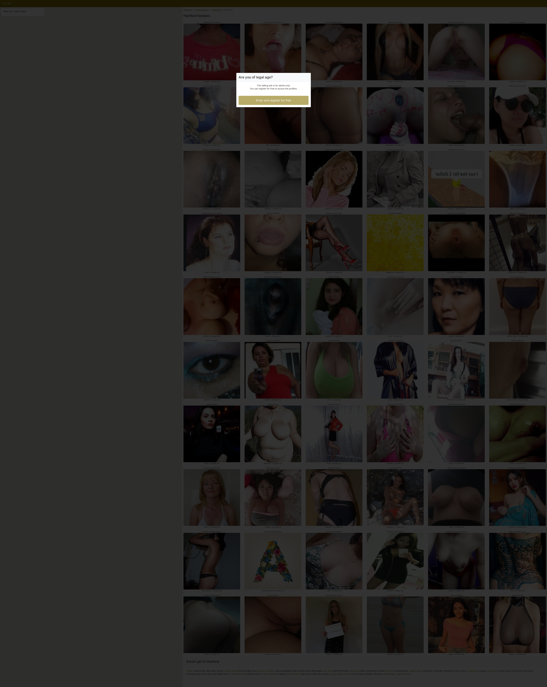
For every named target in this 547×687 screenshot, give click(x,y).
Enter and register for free (273, 100)
